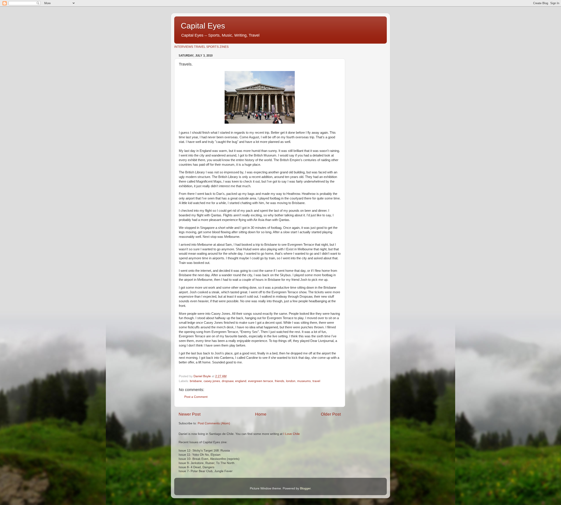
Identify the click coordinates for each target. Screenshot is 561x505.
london (290, 381)
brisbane (196, 381)
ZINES (224, 46)
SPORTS (212, 46)
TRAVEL (199, 46)
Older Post (331, 414)
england (240, 381)
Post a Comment (196, 396)
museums (304, 381)
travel (316, 381)
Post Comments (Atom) (214, 423)
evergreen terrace (260, 381)
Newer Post (190, 414)
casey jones (212, 381)
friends (279, 381)
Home (260, 414)
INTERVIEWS (183, 46)
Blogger (305, 488)
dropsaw (227, 381)
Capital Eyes (203, 25)
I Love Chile (291, 434)
